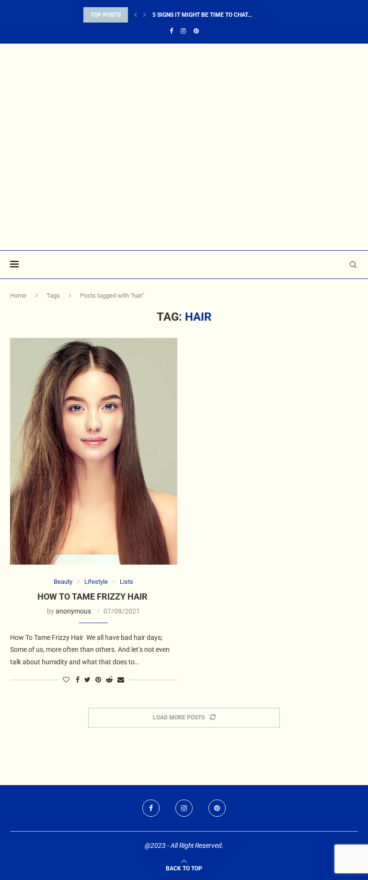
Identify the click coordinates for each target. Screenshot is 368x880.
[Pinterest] (196, 31)
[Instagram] (183, 31)
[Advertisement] (184, 178)
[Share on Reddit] (109, 679)
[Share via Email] (120, 679)
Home (18, 295)
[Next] (145, 15)
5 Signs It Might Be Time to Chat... (202, 15)
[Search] (353, 264)
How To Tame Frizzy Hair (93, 596)
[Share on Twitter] (87, 679)
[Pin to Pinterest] (98, 679)
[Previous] (135, 15)
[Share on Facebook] (78, 679)
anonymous (73, 611)
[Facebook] (171, 31)
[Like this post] (66, 679)
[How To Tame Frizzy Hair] (93, 451)
